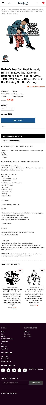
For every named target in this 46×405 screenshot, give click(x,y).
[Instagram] (19, 370)
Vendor (3, 96)
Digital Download (7, 94)
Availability (5, 91)
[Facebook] (3, 370)
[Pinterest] (25, 370)
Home (3, 9)
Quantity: (4, 105)
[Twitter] (8, 370)
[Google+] (14, 370)
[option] (23, 34)
